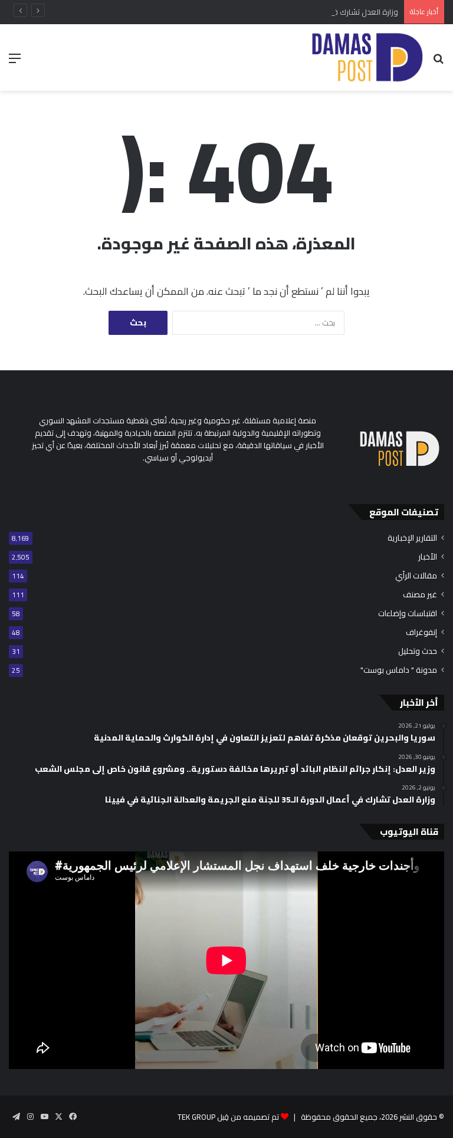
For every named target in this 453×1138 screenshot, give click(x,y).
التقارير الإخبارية (412, 538)
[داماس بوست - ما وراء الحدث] (366, 57)
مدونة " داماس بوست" (398, 670)
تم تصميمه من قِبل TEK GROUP (228, 1117)
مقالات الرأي (416, 576)
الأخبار (427, 557)
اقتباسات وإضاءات (407, 613)
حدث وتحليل (417, 651)
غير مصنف (420, 594)
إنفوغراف (421, 632)
